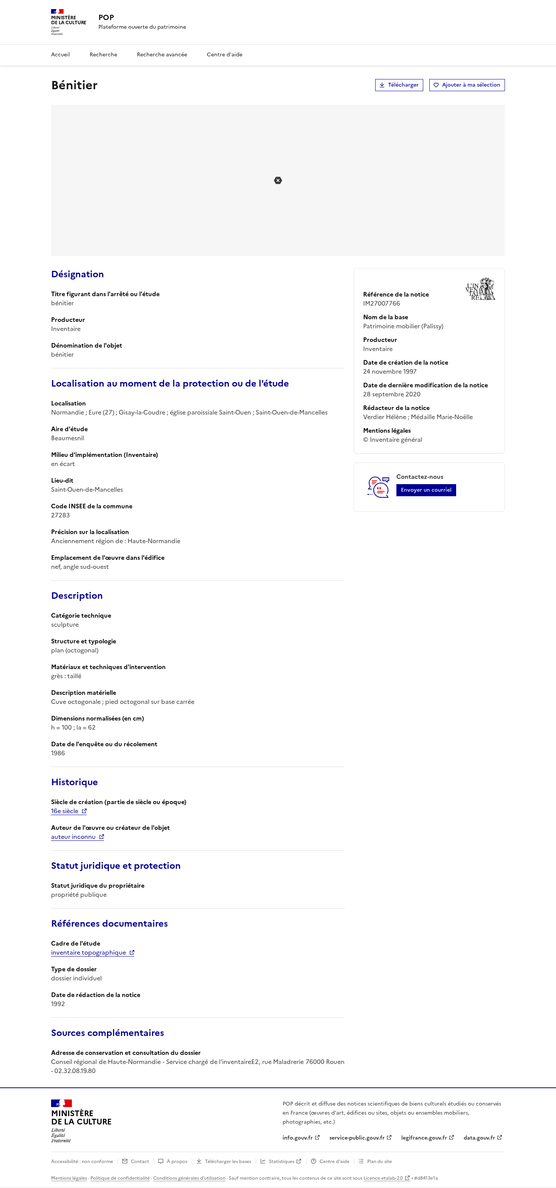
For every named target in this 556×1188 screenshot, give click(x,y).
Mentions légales (69, 1178)
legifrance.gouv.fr (424, 1138)
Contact (140, 1161)
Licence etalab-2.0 (383, 1178)
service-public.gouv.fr (357, 1138)
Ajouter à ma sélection (471, 85)
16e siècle (64, 810)
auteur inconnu (73, 836)
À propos (177, 1161)
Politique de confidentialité (120, 1178)
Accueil (60, 55)
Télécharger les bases (228, 1161)
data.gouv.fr (479, 1138)
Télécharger (403, 85)
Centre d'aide (224, 55)
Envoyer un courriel (426, 490)
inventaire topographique (88, 952)
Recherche (103, 55)
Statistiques (281, 1161)
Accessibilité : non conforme (82, 1161)
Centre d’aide (334, 1161)
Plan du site (379, 1161)
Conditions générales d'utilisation (189, 1178)
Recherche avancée (162, 55)
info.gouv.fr (298, 1138)
